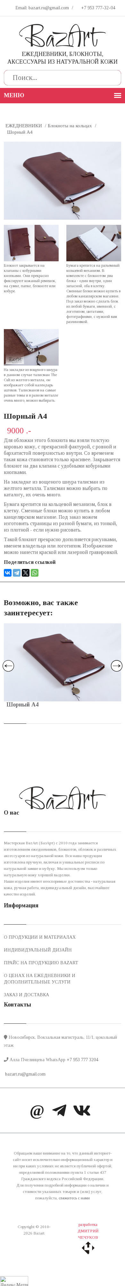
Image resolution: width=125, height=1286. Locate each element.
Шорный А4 (22, 704)
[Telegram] (17, 573)
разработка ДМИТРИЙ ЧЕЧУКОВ (88, 1231)
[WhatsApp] (34, 573)
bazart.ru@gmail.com (25, 1074)
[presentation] (8, 666)
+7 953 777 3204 (82, 1059)
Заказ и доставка (26, 994)
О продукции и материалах (40, 937)
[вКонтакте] (81, 1112)
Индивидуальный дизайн (38, 950)
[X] (25, 573)
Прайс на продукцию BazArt (41, 962)
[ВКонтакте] (8, 573)
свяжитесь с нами (74, 1197)
